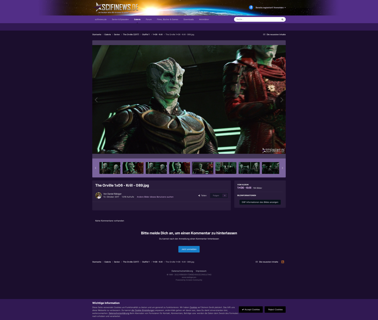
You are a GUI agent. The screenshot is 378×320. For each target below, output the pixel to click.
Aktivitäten (204, 19)
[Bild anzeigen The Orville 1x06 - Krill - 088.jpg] (179, 168)
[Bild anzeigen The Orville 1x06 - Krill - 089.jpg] (202, 168)
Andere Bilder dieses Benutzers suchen (155, 197)
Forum (149, 19)
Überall (272, 19)
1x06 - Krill (244, 187)
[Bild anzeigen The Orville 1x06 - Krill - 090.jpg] (225, 168)
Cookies (193, 307)
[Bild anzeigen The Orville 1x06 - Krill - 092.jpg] (272, 168)
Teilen (203, 195)
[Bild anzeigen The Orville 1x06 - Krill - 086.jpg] (133, 168)
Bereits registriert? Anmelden (270, 7)
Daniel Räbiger (114, 194)
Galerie (137, 19)
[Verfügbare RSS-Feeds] (283, 262)
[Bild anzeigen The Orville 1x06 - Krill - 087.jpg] (156, 168)
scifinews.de (101, 19)
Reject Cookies (275, 309)
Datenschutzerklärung (182, 271)
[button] (95, 168)
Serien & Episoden (120, 19)
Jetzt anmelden (189, 249)
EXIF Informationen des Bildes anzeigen (260, 202)
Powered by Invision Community (189, 280)
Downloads (189, 19)
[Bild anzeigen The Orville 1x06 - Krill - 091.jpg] (249, 168)
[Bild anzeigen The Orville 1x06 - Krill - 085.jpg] (109, 168)
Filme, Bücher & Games (167, 19)
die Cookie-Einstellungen (143, 310)
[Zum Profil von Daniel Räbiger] (98, 195)
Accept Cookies (252, 309)
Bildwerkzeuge (272, 153)
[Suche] (282, 19)
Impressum (201, 271)
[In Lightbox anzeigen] (189, 99)
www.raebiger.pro (189, 277)
